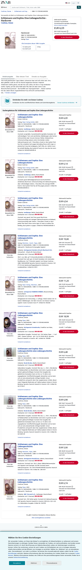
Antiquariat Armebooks (32, 327)
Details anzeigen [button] (11, 92)
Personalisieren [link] (52, 563)
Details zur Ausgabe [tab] (39, 77)
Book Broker (28, 363)
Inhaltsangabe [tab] (7, 77)
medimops (27, 129)
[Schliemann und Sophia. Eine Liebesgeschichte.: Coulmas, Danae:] (10, 253)
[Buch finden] (79, 7)
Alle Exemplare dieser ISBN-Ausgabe (33, 43)
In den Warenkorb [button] (66, 37)
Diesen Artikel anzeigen (60, 25)
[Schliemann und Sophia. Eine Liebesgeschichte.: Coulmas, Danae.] (10, 290)
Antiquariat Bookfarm (31, 458)
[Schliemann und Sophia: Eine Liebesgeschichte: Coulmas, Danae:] (10, 332)
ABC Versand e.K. (30, 494)
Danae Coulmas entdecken (65, 102)
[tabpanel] (26, 87)
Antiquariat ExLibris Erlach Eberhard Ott (38, 250)
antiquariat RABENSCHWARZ (33, 292)
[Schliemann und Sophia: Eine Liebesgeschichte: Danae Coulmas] (10, 128)
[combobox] (43, 7)
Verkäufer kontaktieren (24, 153)
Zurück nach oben (41, 527)
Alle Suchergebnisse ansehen (41, 517)
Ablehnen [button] (34, 563)
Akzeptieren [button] (17, 563)
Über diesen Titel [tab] (22, 77)
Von (26, 48)
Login (73, 3)
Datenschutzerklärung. (21, 557)
